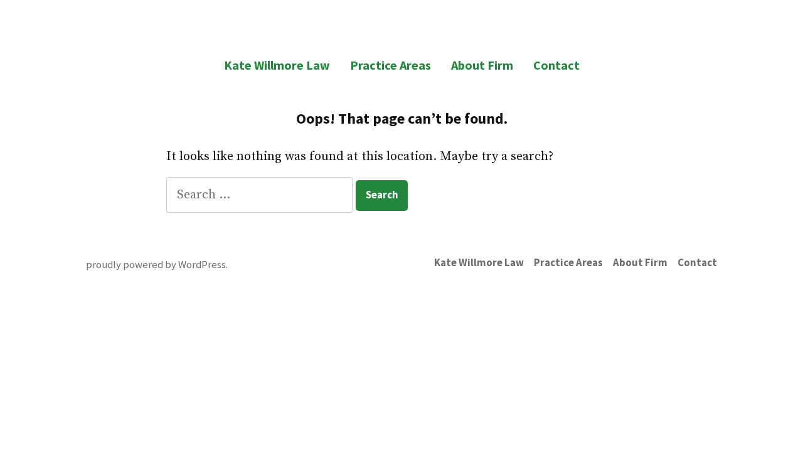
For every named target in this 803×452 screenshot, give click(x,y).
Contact (556, 65)
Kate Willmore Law (277, 65)
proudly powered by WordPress (156, 264)
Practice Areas (390, 65)
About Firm (482, 65)
